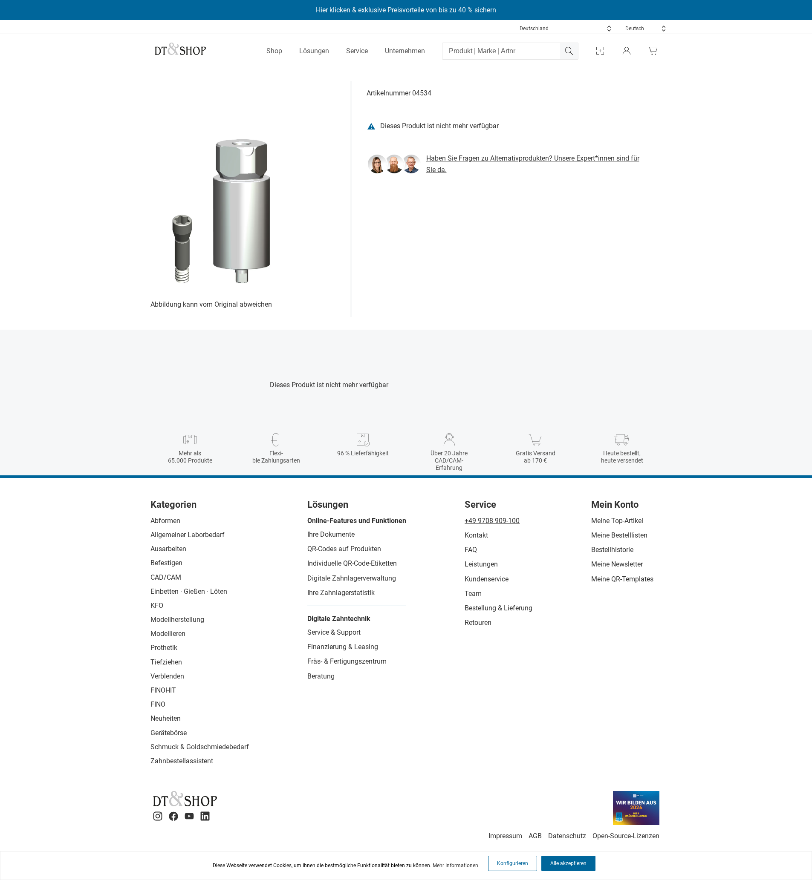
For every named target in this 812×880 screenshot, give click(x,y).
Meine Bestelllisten (619, 535)
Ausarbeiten (168, 549)
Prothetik (163, 648)
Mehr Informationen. (456, 865)
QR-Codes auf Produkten (344, 549)
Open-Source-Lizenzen (625, 836)
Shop (274, 51)
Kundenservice (487, 579)
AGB (535, 836)
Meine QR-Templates (622, 579)
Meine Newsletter (617, 564)
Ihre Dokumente (331, 534)
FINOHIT (163, 690)
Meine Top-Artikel (617, 521)
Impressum (505, 836)
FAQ (471, 550)
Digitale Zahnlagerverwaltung (351, 578)
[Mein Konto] (626, 51)
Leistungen (481, 564)
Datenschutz (567, 836)
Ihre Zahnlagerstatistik (341, 593)
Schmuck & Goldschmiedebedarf (199, 747)
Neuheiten (165, 718)
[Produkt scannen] (600, 51)
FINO (157, 704)
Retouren (478, 622)
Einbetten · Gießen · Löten (188, 591)
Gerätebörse (168, 733)
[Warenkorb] (655, 51)
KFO (156, 605)
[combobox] (565, 28)
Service (357, 51)
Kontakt (476, 535)
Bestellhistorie (612, 550)
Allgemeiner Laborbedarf (187, 535)
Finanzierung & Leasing (342, 647)
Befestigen (166, 563)
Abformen (165, 521)
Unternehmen (405, 51)
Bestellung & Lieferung (498, 608)
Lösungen (314, 51)
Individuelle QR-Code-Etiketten (352, 563)
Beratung (321, 676)
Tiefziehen (166, 662)
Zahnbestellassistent (181, 761)
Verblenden (167, 676)
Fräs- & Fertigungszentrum (347, 661)
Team (473, 594)
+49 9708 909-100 (492, 521)
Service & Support (334, 632)
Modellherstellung (177, 619)
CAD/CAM (165, 577)
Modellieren (167, 634)
